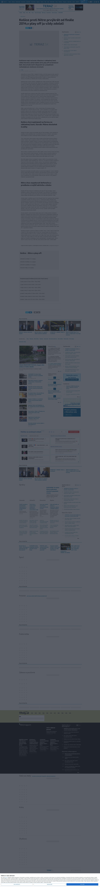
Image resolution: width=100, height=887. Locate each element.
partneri (6, 877)
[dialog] (50, 880)
